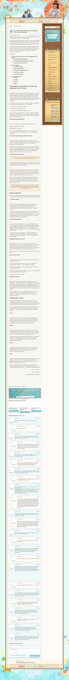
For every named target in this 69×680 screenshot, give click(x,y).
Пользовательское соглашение (30, 662)
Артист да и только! (18, 72)
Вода (15, 83)
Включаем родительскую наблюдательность (23, 60)
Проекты (49, 81)
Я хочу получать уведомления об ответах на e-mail (18, 655)
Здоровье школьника (52, 62)
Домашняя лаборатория (52, 57)
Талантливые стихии (16, 76)
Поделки (49, 74)
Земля (15, 81)
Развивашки (50, 83)
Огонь (15, 77)
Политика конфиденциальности (21, 662)
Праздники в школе (51, 78)
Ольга (12, 534)
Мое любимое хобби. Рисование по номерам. (54, 105)
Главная (21, 21)
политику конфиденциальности (52, 40)
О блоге (41, 21)
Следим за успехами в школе (20, 62)
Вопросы (28, 21)
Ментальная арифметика (52, 67)
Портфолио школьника (52, 76)
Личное (49, 65)
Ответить (38, 418)
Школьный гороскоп (51, 90)
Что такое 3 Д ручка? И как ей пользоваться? (36, 408)
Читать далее (54, 107)
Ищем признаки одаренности (20, 59)
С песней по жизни (18, 66)
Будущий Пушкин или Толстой (20, 70)
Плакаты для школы (51, 69)
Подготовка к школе (51, 71)
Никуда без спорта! (18, 74)
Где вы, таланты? (15, 65)
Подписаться (52, 37)
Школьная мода (51, 87)
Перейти (57, 27)
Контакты (47, 21)
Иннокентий (12, 422)
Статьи (34, 21)
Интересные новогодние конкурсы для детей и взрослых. (24, 408)
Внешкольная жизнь (51, 54)
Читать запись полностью (14, 411)
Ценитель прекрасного (18, 68)
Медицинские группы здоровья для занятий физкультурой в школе (54, 118)
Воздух (15, 79)
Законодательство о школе (52, 60)
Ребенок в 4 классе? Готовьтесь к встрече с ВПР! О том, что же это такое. (55, 111)
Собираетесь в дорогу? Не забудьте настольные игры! (13, 408)
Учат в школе (50, 85)
